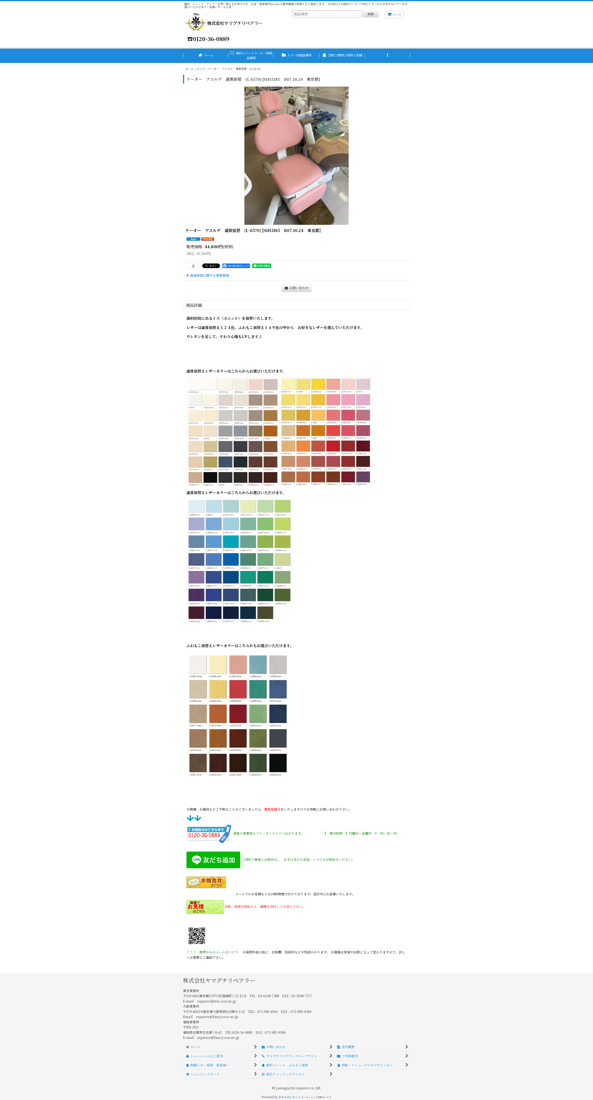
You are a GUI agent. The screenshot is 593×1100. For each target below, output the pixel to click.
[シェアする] (193, 265)
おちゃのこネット (289, 1097)
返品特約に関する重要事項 (209, 275)
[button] (387, 56)
